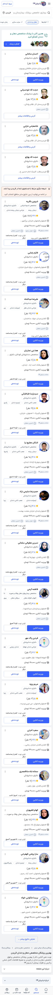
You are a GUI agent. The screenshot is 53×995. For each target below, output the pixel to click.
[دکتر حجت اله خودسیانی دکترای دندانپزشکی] (44, 94)
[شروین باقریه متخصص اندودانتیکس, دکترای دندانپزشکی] (44, 205)
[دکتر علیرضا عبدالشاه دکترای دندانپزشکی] (44, 303)
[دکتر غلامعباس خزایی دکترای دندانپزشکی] (44, 130)
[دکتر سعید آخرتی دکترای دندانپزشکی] (44, 734)
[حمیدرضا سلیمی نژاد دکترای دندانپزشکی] (44, 496)
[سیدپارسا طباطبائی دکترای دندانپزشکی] (44, 398)
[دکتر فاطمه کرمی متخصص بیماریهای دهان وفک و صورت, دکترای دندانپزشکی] (44, 593)
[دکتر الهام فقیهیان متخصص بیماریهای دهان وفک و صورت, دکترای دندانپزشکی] (44, 814)
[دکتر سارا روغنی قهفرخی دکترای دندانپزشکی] (44, 858)
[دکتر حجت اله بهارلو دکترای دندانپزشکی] (44, 161)
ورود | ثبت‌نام (7, 4)
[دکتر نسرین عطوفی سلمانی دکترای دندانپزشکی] (44, 547)
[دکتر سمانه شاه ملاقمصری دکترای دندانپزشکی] (44, 775)
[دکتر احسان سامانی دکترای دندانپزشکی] (44, 58)
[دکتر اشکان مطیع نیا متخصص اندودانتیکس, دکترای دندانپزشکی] (44, 447)
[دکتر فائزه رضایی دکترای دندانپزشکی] (44, 257)
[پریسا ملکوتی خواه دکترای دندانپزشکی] (44, 902)
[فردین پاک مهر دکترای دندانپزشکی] (44, 642)
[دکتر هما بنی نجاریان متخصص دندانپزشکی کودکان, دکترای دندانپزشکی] (44, 355)
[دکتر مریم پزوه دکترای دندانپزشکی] (44, 688)
